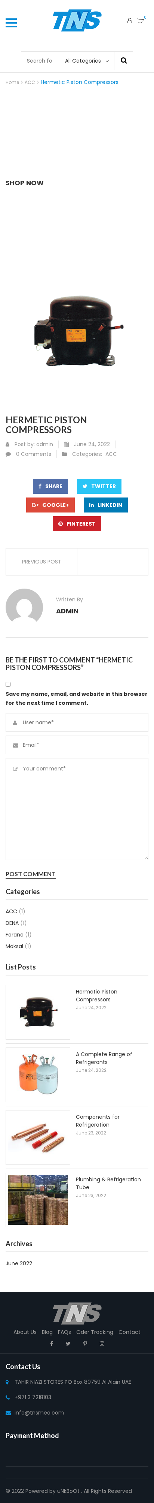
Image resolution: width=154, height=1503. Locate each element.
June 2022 (19, 1263)
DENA (12, 923)
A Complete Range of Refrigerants (104, 1058)
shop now (25, 182)
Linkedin (110, 505)
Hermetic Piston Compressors (96, 995)
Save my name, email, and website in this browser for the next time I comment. (77, 698)
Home (12, 82)
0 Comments (33, 454)
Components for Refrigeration (98, 1120)
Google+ (55, 505)
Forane (15, 934)
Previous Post (41, 561)
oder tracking (94, 1332)
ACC (30, 82)
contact (129, 1332)
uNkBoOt (68, 1491)
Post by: (25, 444)
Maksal (14, 946)
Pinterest (81, 523)
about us (25, 1332)
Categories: (87, 454)
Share (53, 486)
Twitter (103, 486)
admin (44, 444)
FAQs (64, 1332)
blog (47, 1332)
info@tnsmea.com (39, 1412)
